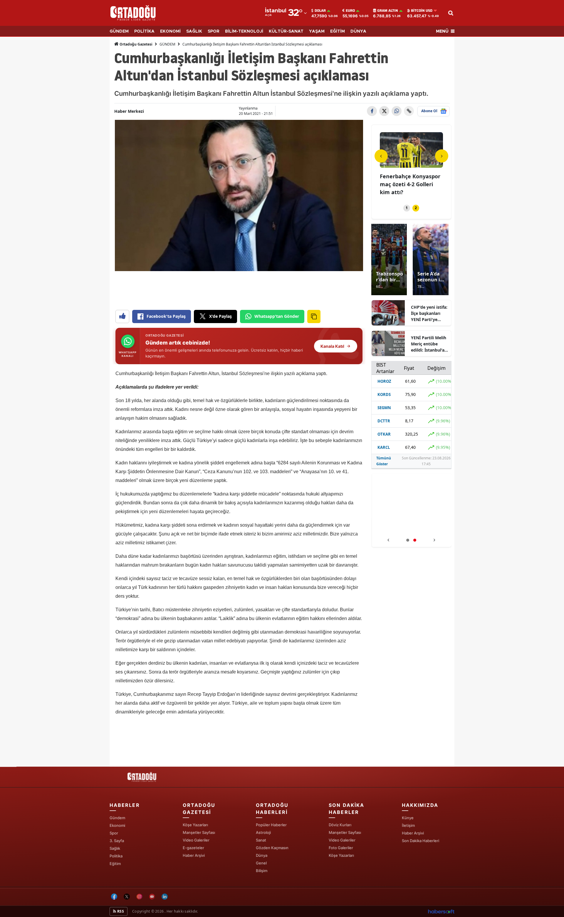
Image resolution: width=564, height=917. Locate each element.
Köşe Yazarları (195, 825)
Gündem (117, 818)
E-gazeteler (193, 848)
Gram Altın (387, 10)
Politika (116, 856)
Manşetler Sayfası (199, 832)
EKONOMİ (170, 31)
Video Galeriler (196, 840)
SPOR (213, 31)
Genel (261, 863)
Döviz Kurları (340, 825)
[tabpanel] (411, 164)
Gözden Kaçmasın (272, 848)
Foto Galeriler (341, 848)
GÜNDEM (119, 31)
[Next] (441, 155)
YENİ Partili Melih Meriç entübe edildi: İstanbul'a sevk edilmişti (428, 344)
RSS (120, 911)
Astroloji (263, 832)
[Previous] (381, 155)
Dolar (320, 10)
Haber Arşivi (194, 855)
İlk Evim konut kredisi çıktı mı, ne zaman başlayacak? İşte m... (408, 184)
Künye (408, 818)
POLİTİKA (144, 31)
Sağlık (115, 848)
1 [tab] (407, 207)
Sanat (261, 840)
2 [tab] (416, 207)
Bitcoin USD (421, 10)
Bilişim (261, 871)
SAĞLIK (194, 31)
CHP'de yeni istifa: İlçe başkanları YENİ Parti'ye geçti (429, 313)
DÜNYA (358, 31)
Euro (350, 10)
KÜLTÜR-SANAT (286, 31)
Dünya (261, 855)
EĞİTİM (337, 31)
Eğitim (115, 863)
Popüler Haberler (271, 825)
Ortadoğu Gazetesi (135, 44)
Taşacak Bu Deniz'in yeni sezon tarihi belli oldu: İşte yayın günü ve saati (411, 528)
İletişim (408, 825)
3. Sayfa (117, 841)
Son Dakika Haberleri (420, 841)
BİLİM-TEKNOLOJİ (244, 31)
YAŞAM (317, 31)
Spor (114, 833)
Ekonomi (117, 825)
